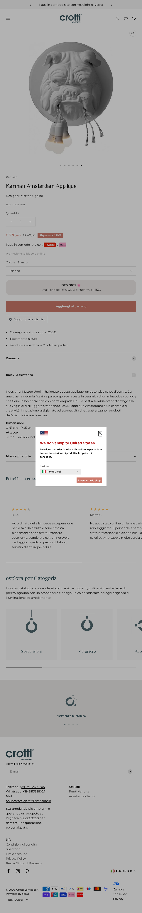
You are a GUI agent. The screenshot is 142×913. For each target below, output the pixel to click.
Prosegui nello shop (89, 480)
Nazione (44, 466)
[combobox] (51, 471)
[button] (100, 433)
